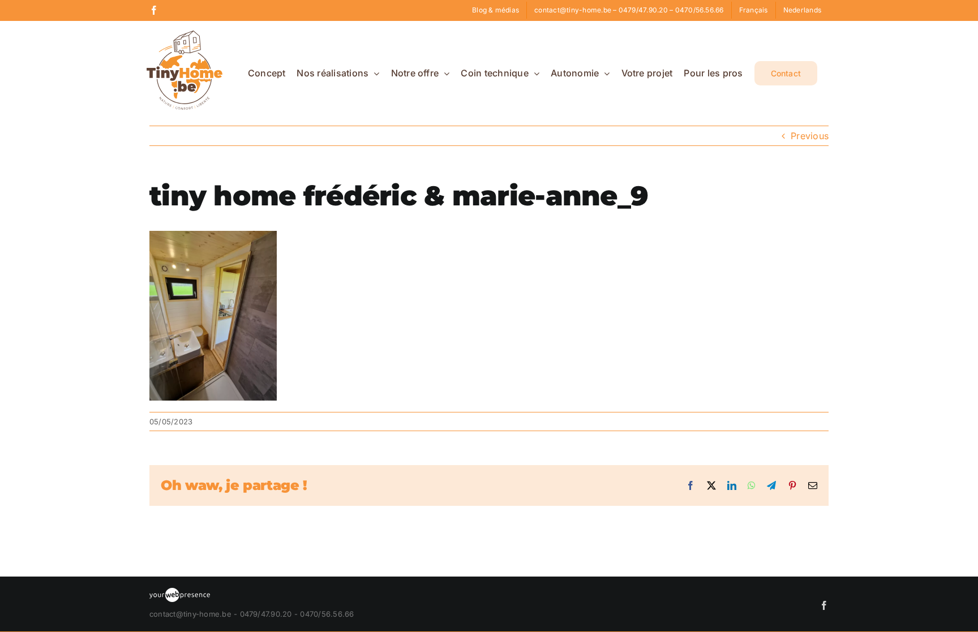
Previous (810, 135)
